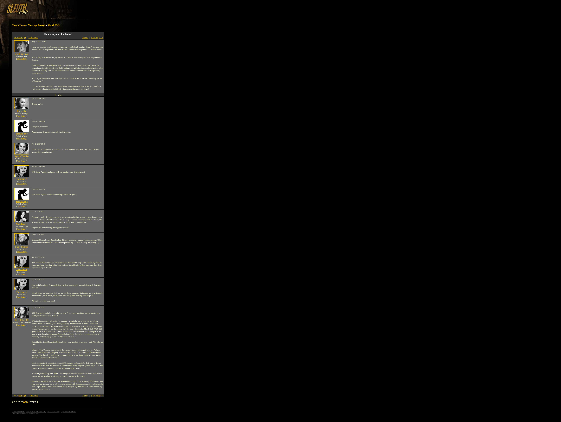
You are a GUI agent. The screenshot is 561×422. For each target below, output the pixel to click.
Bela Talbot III (21, 320)
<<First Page (20, 37)
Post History (21, 59)
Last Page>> (97, 37)
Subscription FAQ (18, 412)
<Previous (33, 37)
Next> (85, 37)
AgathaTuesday (21, 156)
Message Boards (37, 25)
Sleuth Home (19, 25)
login (25, 401)
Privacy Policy (31, 412)
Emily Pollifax (21, 247)
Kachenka (21, 111)
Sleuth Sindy (22, 133)
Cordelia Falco (21, 54)
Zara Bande (21, 224)
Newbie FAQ (41, 412)
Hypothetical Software (68, 412)
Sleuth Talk (54, 25)
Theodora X (21, 179)
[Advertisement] (51, 7)
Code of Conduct (53, 412)
